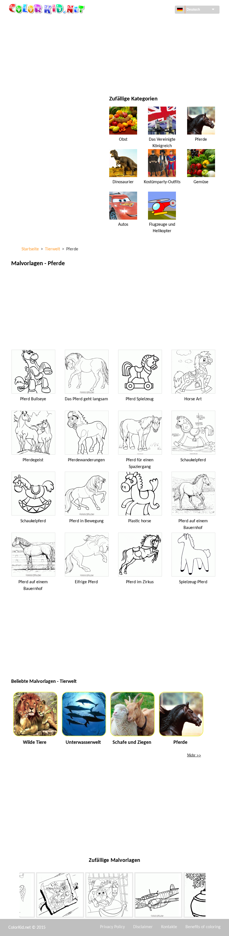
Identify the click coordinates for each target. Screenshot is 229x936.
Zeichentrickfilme (40, 45)
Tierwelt (141, 34)
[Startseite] (47, 8)
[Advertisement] (114, 310)
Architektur (35, 34)
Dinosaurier (123, 182)
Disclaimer (143, 927)
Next (210, 896)
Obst (123, 139)
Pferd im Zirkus (140, 582)
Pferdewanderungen (86, 460)
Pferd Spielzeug (140, 399)
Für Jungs (142, 57)
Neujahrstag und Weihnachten (161, 68)
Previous (15, 896)
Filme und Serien (39, 79)
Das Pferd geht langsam (86, 399)
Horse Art (193, 399)
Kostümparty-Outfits (162, 182)
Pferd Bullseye (33, 399)
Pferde (201, 139)
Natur (138, 79)
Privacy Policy (112, 927)
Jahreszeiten (36, 57)
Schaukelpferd (193, 460)
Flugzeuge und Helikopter (162, 227)
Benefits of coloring (203, 927)
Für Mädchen (145, 45)
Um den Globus (147, 22)
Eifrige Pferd (86, 582)
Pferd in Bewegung (86, 521)
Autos (123, 224)
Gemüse (201, 182)
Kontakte (169, 927)
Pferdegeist (33, 460)
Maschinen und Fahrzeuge (48, 22)
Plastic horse (139, 521)
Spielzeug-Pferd (193, 582)
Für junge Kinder (40, 68)
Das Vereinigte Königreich (162, 142)
